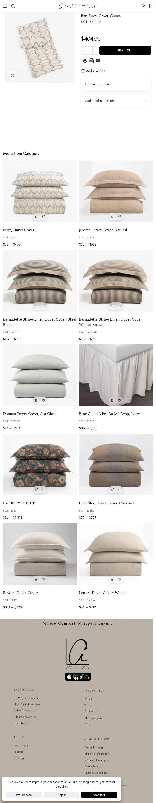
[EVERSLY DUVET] (40, 464)
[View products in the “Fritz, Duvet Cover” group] (36, 216)
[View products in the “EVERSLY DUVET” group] (36, 489)
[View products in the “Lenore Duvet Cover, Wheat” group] (112, 579)
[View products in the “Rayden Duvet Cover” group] (36, 579)
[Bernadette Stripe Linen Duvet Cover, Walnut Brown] (116, 281)
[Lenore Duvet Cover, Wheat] (116, 554)
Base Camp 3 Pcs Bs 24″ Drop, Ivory (109, 413)
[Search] (13, 6)
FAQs (87, 724)
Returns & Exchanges (96, 760)
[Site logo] (78, 5)
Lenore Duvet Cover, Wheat (102, 592)
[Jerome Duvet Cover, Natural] (116, 191)
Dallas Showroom (24, 710)
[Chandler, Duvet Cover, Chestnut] (116, 464)
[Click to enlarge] (12, 75)
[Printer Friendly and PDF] (116, 61)
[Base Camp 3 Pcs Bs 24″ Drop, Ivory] (116, 375)
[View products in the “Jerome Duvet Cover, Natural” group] (112, 216)
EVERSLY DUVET (19, 503)
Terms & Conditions (96, 773)
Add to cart (125, 50)
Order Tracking (93, 747)
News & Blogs (93, 718)
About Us (89, 699)
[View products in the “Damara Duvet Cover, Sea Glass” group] (36, 400)
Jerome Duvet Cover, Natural (103, 229)
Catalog (19, 758)
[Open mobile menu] (5, 6)
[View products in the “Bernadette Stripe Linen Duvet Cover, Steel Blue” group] (36, 306)
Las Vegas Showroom (27, 698)
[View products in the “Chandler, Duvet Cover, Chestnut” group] (112, 489)
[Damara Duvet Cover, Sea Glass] (40, 375)
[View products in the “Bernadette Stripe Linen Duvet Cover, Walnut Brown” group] (112, 306)
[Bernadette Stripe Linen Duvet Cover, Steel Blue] (40, 281)
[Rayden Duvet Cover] (40, 554)
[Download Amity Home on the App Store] (78, 676)
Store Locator (22, 723)
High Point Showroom (27, 704)
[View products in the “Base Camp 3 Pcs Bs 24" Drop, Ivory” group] (112, 400)
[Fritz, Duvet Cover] (40, 191)
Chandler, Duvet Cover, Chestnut (107, 503)
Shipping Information (96, 754)
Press (87, 705)
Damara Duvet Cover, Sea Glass (29, 413)
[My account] (143, 6)
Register (18, 752)
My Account (21, 745)
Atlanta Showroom (25, 717)
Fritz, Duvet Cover (18, 229)
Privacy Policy (92, 766)
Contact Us (91, 711)
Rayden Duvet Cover (20, 592)
